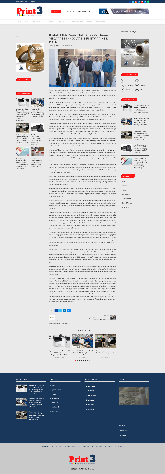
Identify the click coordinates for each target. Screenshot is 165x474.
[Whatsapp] (148, 1)
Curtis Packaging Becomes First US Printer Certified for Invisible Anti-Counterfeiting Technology (141, 163)
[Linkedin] (139, 1)
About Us (122, 426)
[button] (63, 11)
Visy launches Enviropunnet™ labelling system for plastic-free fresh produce (36, 162)
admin (57, 46)
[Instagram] (136, 1)
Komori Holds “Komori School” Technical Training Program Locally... (82, 353)
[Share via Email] (69, 310)
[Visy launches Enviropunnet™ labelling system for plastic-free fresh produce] (37, 151)
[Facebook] (130, 1)
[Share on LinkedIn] (64, 310)
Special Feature (77, 22)
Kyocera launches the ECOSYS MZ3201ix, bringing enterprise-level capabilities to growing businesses (141, 108)
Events (89, 22)
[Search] (148, 22)
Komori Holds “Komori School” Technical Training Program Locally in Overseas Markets (141, 122)
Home (19, 22)
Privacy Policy (123, 431)
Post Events (100, 22)
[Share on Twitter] (60, 310)
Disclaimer (122, 435)
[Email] (145, 1)
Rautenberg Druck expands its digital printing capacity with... (105, 353)
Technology (62, 22)
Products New (49, 22)
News (26, 22)
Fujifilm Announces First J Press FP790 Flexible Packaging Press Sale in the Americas (141, 148)
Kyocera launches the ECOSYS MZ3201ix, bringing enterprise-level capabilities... (59, 353)
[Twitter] (133, 1)
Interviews (36, 22)
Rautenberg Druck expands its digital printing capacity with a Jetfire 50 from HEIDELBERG (141, 135)
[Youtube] (142, 1)
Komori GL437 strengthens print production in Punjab (84, 11)
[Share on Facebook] (56, 310)
